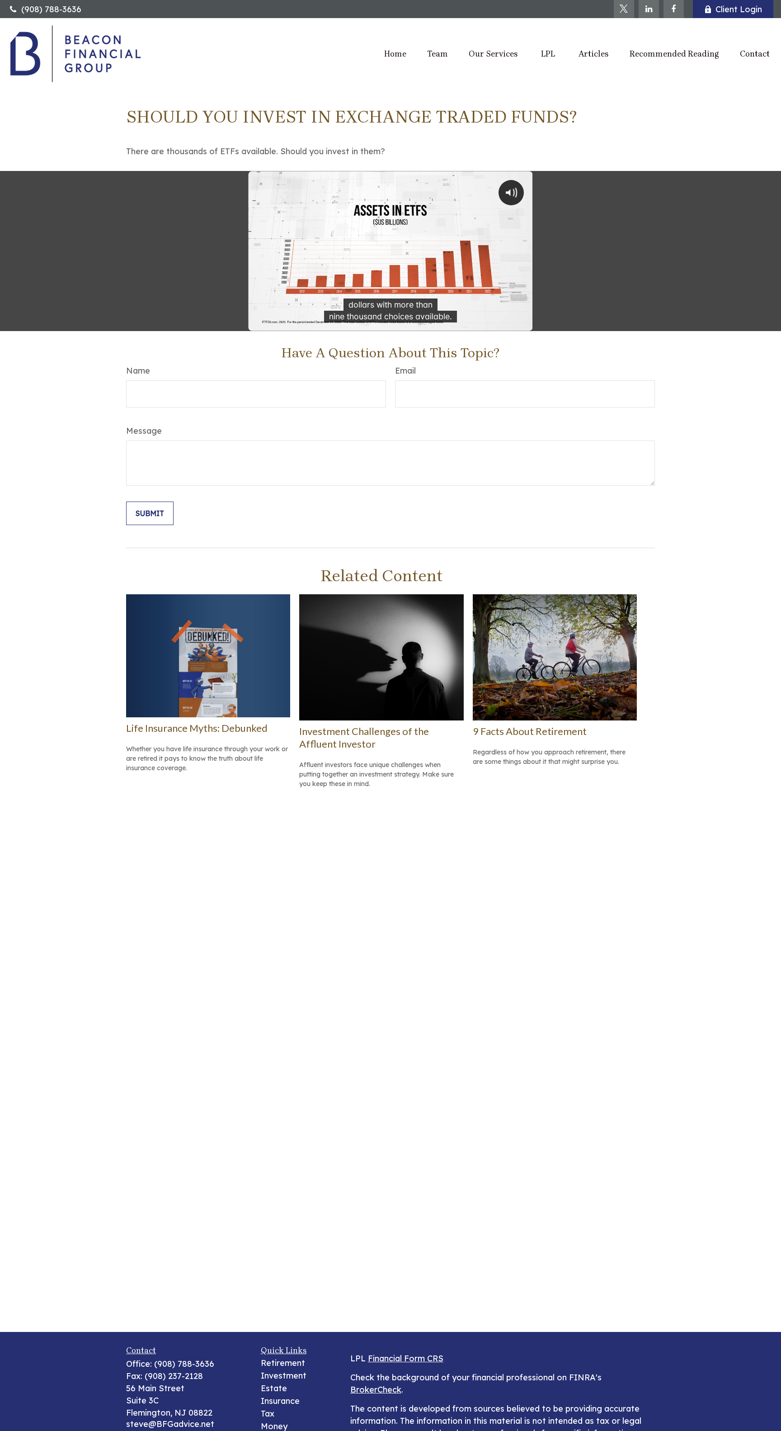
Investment (283, 1375)
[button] (395, 53)
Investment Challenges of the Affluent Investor (364, 737)
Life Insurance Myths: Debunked (197, 728)
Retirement (283, 1363)
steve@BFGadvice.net (170, 1424)
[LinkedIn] (649, 9)
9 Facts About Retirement (530, 731)
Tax (267, 1413)
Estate (274, 1388)
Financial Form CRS (405, 1358)
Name (138, 370)
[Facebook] (673, 9)
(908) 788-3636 (51, 9)
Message (144, 431)
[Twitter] (624, 9)
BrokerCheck (375, 1389)
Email (405, 370)
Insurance (280, 1401)
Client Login (738, 9)
